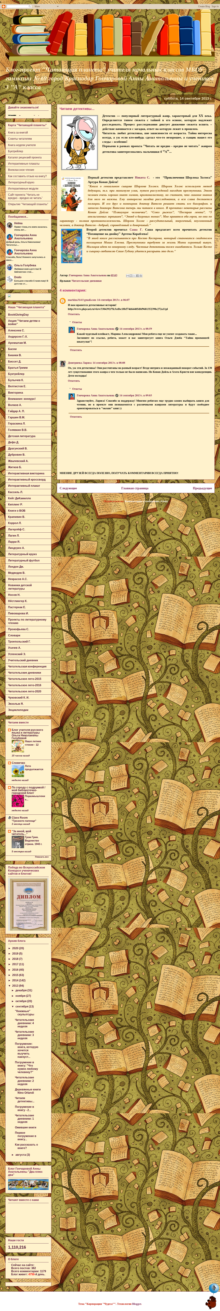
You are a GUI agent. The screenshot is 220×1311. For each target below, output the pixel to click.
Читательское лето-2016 (24, 685)
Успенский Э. (17, 654)
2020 (15, 948)
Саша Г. (136, 229)
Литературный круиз (21, 182)
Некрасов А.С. (18, 579)
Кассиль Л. (15, 492)
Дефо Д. (13, 442)
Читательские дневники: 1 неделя (24, 1118)
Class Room (20, 817)
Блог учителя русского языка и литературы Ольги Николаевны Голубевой (27, 734)
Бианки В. (15, 355)
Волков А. (15, 405)
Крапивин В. (16, 516)
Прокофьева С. (18, 629)
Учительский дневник (23, 660)
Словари (14, 635)
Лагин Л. (13, 535)
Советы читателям (20, 138)
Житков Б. (15, 467)
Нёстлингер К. (17, 601)
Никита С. (142, 177)
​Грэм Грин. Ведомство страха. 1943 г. (33, 840)
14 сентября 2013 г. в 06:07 (113, 300)
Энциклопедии (18, 710)
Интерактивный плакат (24, 485)
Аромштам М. (17, 342)
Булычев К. (16, 380)
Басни (12, 349)
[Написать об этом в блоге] (131, 275)
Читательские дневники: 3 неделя (24, 1035)
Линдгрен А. (16, 547)
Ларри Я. (14, 541)
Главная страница (134, 488)
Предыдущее (202, 488)
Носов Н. (14, 594)
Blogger (136, 1304)
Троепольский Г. (19, 641)
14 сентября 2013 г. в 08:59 (135, 329)
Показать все (42, 857)
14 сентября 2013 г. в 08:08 (109, 363)
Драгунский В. (18, 448)
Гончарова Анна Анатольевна (95, 329)
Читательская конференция (27, 666)
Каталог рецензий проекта (25, 157)
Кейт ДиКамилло (19, 498)
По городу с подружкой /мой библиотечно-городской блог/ (28, 790)
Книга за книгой (18, 132)
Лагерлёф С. (16, 529)
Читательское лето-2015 (24, 678)
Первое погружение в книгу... (25, 1136)
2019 (15, 953)
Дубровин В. (16, 454)
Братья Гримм (18, 367)
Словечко (18, 762)
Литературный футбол (24, 560)
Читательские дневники (87, 281)
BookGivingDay (18, 314)
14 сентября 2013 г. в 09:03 (135, 395)
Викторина (15, 392)
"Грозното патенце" (24, 820)
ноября (20, 995)
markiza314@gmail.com (82, 300)
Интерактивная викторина (26, 473)
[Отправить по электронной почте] (127, 275)
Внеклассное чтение (21, 169)
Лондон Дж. (16, 566)
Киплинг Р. (15, 504)
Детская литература (21, 436)
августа (21, 1154)
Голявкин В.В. (17, 429)
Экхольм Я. (16, 703)
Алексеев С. (16, 330)
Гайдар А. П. (16, 411)
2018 (15, 958)
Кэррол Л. (14, 523)
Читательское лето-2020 (24, 691)
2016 (15, 969)
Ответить (74, 314)
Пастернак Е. (17, 607)
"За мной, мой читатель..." (21, 832)
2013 (15, 985)
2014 (15, 980)
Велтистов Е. (17, 386)
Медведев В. (16, 572)
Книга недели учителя (22, 145)
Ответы (77, 322)
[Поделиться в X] (134, 275)
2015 (15, 975)
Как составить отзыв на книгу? (27, 176)
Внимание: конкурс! (22, 398)
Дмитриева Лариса (80, 363)
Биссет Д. (14, 361)
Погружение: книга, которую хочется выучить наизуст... (26, 1050)
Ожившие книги (25, 1127)
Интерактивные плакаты (24, 163)
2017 (15, 964)
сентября (22, 1006)
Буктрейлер (15, 151)
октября (21, 1001)
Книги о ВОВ (16, 510)
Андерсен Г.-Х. (18, 336)
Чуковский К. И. (18, 697)
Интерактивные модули (23, 188)
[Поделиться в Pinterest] (140, 275)
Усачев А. (14, 647)
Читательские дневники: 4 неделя (24, 1023)
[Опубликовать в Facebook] (137, 275)
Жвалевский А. (18, 461)
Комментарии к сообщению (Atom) (146, 501)
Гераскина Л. (16, 423)
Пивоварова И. (18, 613)
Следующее (68, 488)
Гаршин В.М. (16, 417)
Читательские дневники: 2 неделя (24, 1080)
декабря (21, 990)
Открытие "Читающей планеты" (28, 204)
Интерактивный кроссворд (27, 479)
